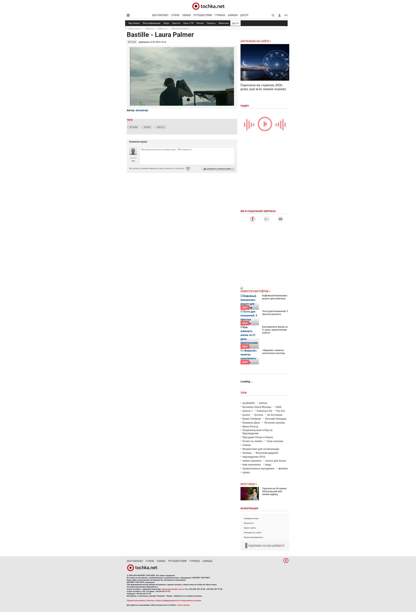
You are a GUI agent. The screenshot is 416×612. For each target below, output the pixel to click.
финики (283, 468)
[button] (279, 15)
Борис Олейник (251, 418)
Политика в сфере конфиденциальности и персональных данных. (174, 600)
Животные (224, 23)
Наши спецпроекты (253, 537)
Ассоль (258, 414)
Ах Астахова (274, 414)
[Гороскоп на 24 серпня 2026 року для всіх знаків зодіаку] (249, 493)
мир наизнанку (251, 464)
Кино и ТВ (188, 23)
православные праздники (258, 468)
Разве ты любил (252, 441)
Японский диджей (267, 452)
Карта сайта (250, 528)
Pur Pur (280, 410)
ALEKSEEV (248, 403)
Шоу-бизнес (160, 15)
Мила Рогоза (250, 426)
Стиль (175, 15)
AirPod (263, 403)
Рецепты (211, 23)
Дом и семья (135, 28)
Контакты (249, 523)
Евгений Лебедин (275, 418)
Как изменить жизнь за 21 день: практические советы (275, 330)
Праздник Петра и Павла (257, 437)
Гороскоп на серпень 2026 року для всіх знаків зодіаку (263, 87)
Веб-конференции (151, 23)
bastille (161, 127)
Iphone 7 (247, 410)
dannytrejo (142, 110)
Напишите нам (251, 518)
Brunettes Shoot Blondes (256, 407)
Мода (166, 23)
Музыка (163, 28)
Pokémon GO (264, 410)
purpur (246, 414)
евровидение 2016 (253, 456)
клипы (147, 127)
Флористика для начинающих (260, 449)
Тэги (243, 392)
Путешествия (202, 15)
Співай (246, 445)
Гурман (220, 15)
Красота (176, 23)
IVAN (278, 407)
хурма (246, 472)
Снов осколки (274, 441)
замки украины (251, 460)
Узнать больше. (183, 605)
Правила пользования (136, 600)
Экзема (247, 452)
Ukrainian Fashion (180, 28)
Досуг (244, 15)
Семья (186, 15)
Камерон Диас (251, 422)
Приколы (150, 28)
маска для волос (276, 460)
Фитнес (200, 23)
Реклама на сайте (252, 532)
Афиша (233, 15)
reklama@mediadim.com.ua (172, 589)
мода (268, 464)
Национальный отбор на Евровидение (257, 432)
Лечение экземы (274, 422)
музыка (133, 127)
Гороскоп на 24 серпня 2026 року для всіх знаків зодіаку (274, 491)
